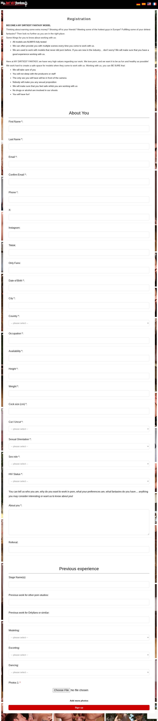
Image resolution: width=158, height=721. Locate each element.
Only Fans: (15, 263)
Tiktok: (12, 245)
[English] (149, 4)
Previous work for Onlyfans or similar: (29, 612)
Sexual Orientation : (20, 439)
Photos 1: (15, 682)
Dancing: (14, 665)
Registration (79, 19)
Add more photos (79, 700)
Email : (13, 157)
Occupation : (16, 333)
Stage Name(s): (54, 572)
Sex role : (14, 456)
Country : (14, 316)
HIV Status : (16, 474)
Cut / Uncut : (16, 422)
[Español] (144, 4)
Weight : (14, 386)
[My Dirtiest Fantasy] (15, 4)
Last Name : (16, 139)
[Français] (154, 4)
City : (12, 298)
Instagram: (14, 227)
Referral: (13, 542)
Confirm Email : (17, 174)
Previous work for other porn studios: (28, 595)
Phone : (13, 192)
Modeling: (14, 630)
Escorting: (14, 648)
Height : (13, 369)
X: (10, 210)
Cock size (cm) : (18, 404)
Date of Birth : (16, 280)
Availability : (16, 351)
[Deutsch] (138, 4)
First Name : (49, 117)
